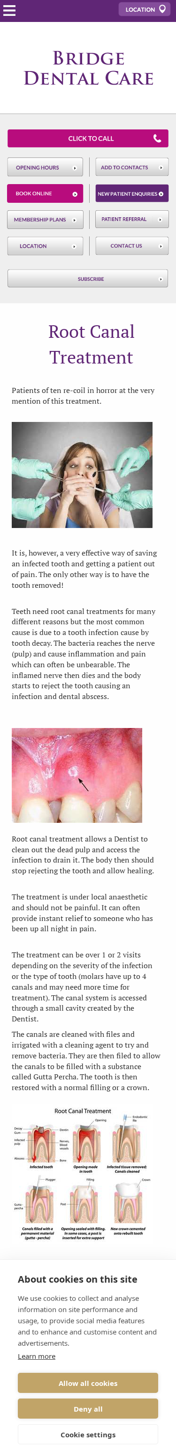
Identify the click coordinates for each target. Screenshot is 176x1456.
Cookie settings (88, 1434)
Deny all (88, 1408)
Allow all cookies (88, 1383)
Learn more (36, 1356)
